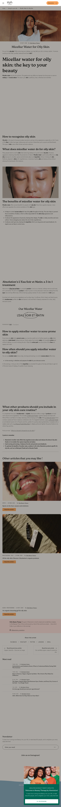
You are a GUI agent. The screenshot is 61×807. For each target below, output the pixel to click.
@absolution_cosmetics (18, 630)
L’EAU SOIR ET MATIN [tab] (30, 315)
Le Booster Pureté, (53, 420)
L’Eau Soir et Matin (14, 288)
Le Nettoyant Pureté (32, 415)
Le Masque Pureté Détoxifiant (22, 424)
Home (3, 8)
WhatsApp (23, 642)
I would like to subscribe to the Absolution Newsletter (17, 750)
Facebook (13, 642)
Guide (4, 608)
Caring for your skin (12, 8)
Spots (4, 503)
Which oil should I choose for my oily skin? (23, 430)
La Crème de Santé (50, 418)
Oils (12, 555)
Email (49, 642)
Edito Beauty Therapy (35, 43)
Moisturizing (6, 555)
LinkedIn (41, 642)
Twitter (32, 642)
